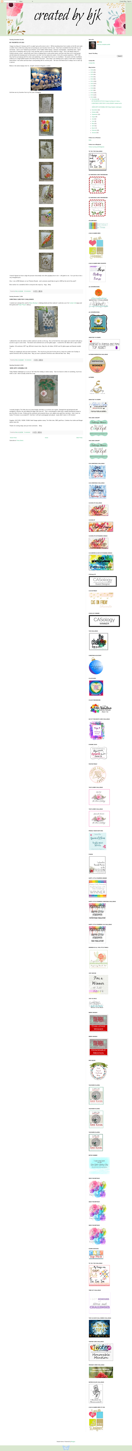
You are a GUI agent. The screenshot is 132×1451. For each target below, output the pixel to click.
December (95, 99)
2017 (91, 90)
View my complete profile (103, 44)
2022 (91, 79)
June (93, 121)
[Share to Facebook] (40, 291)
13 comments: (28, 360)
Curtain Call (72, 303)
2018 (91, 88)
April (93, 125)
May (93, 123)
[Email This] (34, 291)
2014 (91, 97)
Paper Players (22, 304)
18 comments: (27, 291)
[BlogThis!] (36, 291)
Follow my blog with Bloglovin (96, 147)
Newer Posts (13, 437)
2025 (91, 72)
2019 (91, 85)
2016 (91, 92)
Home (46, 437)
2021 (91, 81)
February (94, 130)
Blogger (73, 1441)
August (94, 116)
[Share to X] (38, 291)
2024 (91, 74)
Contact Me (92, 63)
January (94, 132)
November (95, 110)
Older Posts (79, 437)
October (94, 112)
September (95, 114)
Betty (100, 42)
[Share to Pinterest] (41, 291)
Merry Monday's (33, 303)
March (93, 128)
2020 (91, 83)
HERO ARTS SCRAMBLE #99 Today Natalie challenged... (107, 107)
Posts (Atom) (20, 440)
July (93, 119)
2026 (91, 70)
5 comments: (27, 432)
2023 (91, 76)
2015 (91, 95)
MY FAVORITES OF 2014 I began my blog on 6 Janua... (106, 101)
